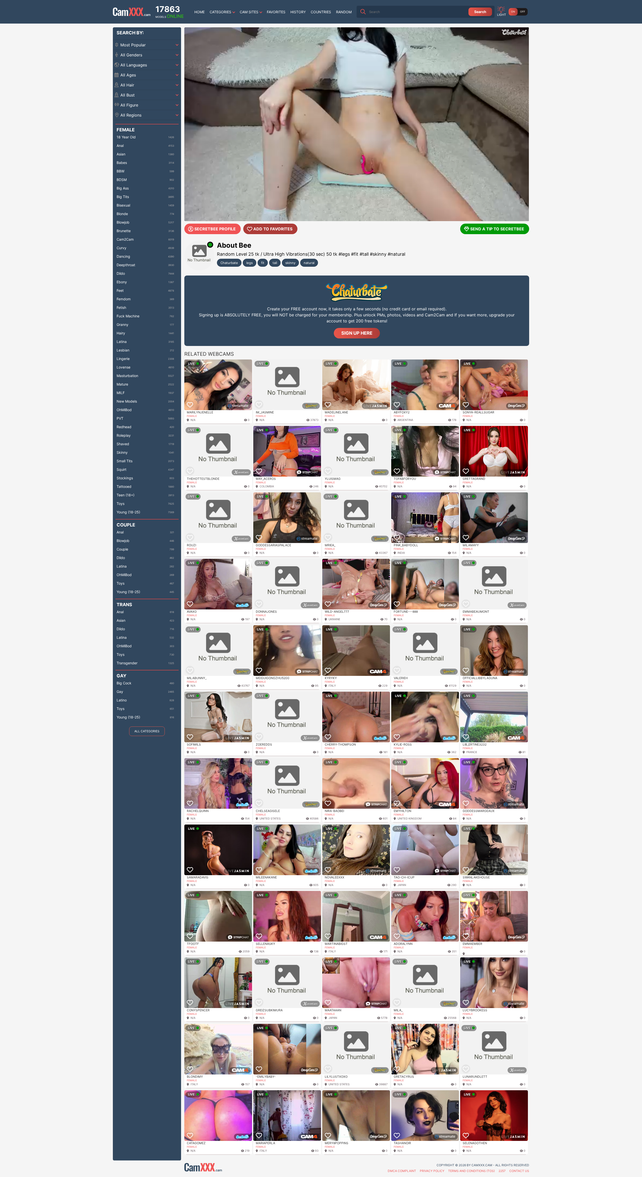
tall (275, 263)
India (401, 553)
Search (480, 12)
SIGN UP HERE (356, 333)
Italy (332, 685)
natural (309, 263)
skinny (290, 263)
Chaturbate (229, 263)
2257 (502, 1171)
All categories (146, 731)
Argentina (405, 420)
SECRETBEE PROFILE (215, 228)
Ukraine (334, 619)
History (298, 12)
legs (249, 263)
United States (270, 818)
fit (262, 263)
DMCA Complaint (402, 1171)
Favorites (276, 12)
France (471, 752)
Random (344, 12)
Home (199, 12)
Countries (321, 12)
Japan (401, 885)
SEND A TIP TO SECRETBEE (497, 228)
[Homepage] (131, 12)
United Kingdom (409, 818)
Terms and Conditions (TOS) (471, 1171)
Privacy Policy (432, 1171)
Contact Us (519, 1171)
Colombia (267, 486)
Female (192, 415)
